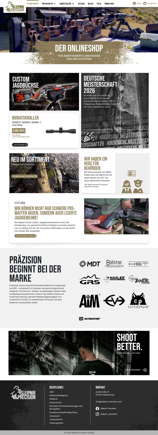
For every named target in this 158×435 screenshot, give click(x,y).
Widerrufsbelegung (58, 395)
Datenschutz (56, 402)
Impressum (55, 416)
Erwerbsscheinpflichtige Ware (63, 412)
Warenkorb (152, 3)
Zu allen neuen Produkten (23, 176)
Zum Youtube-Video (24, 236)
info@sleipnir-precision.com (109, 401)
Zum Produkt (19, 104)
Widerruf (54, 399)
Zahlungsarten (56, 423)
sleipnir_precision (109, 414)
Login (139, 3)
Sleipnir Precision (108, 408)
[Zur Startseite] (14, 6)
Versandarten (56, 419)
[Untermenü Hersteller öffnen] (73, 4)
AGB (52, 392)
